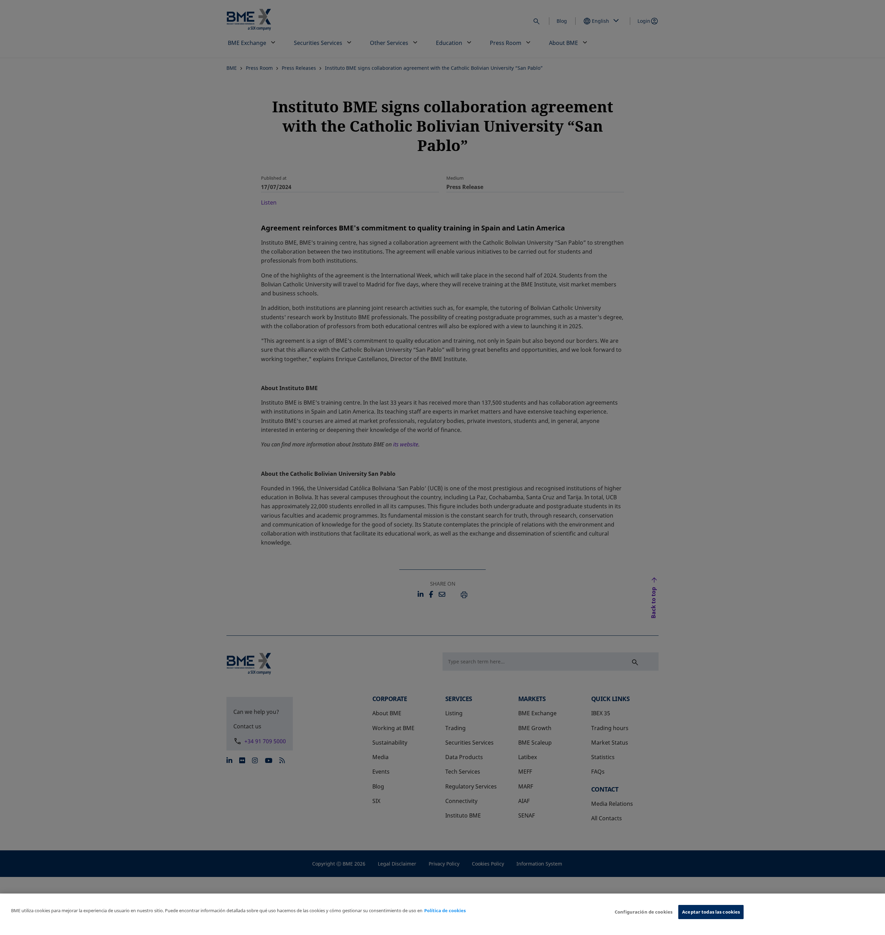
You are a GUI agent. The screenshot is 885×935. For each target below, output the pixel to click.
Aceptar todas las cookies (711, 912)
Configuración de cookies (643, 912)
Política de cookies (445, 910)
